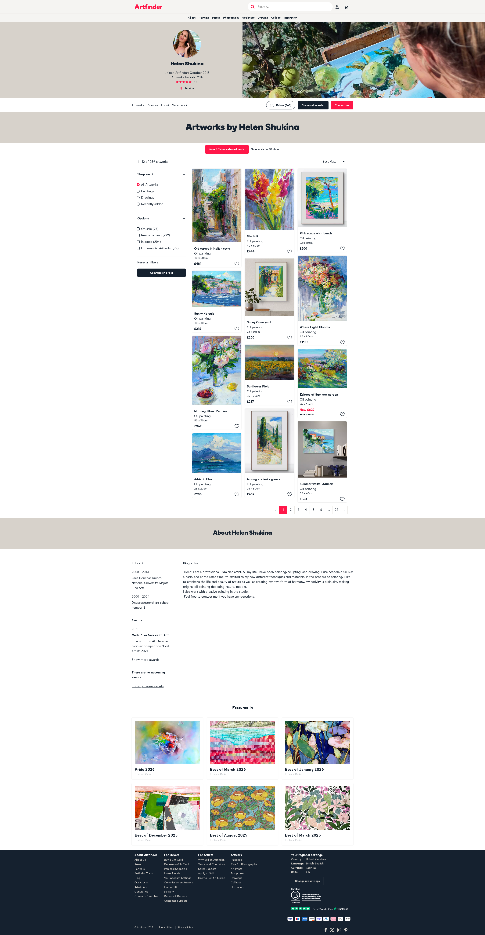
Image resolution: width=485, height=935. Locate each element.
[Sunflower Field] (269, 375)
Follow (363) (283, 105)
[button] (161, 174)
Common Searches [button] (147, 896)
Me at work (179, 105)
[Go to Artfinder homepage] (148, 6)
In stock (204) (151, 242)
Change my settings (307, 881)
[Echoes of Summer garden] (322, 383)
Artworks (138, 105)
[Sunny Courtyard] (269, 299)
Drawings (147, 197)
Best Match (330, 161)
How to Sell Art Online (211, 878)
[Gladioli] (269, 212)
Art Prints (236, 869)
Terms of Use (165, 927)
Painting (204, 17)
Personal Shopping (175, 869)
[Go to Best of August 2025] (242, 814)
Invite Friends (172, 873)
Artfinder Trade (144, 873)
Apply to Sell (206, 873)
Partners (140, 869)
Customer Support (175, 900)
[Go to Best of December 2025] (167, 814)
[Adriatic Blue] (216, 465)
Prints (216, 17)
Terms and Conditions (211, 864)
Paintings (147, 191)
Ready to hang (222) (155, 235)
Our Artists (141, 882)
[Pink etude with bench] (322, 210)
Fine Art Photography (244, 864)
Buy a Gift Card (173, 859)
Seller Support (207, 869)
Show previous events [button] (147, 686)
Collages (236, 882)
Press (138, 864)
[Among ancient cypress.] (269, 453)
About (165, 105)
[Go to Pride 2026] (167, 748)
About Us (140, 859)
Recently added (152, 204)
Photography (231, 17)
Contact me (342, 105)
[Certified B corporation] (306, 895)
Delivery (169, 891)
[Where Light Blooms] (322, 301)
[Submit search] (252, 6)
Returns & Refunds (176, 896)
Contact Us (141, 891)
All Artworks (149, 184)
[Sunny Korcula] (216, 301)
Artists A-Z (141, 887)
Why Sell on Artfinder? (211, 859)
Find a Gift (170, 887)
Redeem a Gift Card (176, 864)
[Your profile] (337, 6)
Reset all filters (147, 262)
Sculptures (237, 873)
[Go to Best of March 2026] (242, 748)
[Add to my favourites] (236, 263)
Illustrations (238, 887)
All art (192, 17)
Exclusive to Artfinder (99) (160, 248)
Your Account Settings (177, 878)
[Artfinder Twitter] (332, 930)
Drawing (263, 17)
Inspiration (290, 17)
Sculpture (248, 17)
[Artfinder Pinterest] (346, 930)
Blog (137, 878)
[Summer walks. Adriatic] (322, 461)
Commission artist (313, 105)
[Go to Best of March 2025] (317, 814)
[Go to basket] (346, 6)
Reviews (152, 105)
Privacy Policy (185, 927)
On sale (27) (149, 229)
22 (336, 510)
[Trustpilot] (319, 908)
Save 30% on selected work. (227, 149)
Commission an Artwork (178, 882)
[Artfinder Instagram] (339, 930)
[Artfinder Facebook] (326, 930)
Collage (276, 17)
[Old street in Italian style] (216, 218)
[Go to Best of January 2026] (317, 748)
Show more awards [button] (145, 660)
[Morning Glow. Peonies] (216, 383)
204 (200, 77)
